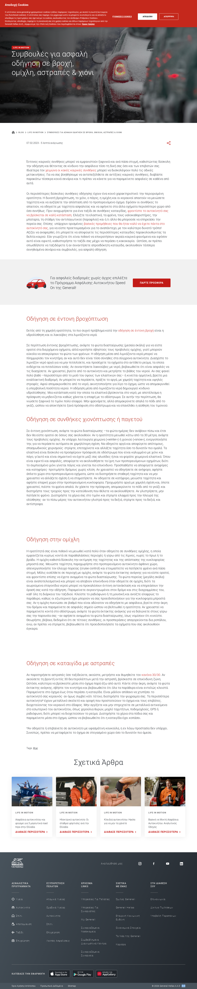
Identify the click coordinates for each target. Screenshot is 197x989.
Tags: (29, 748)
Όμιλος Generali (125, 899)
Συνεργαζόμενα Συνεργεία (90, 953)
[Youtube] (167, 863)
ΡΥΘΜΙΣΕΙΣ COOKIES (122, 16)
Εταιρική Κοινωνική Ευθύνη (128, 917)
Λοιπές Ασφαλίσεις (58, 940)
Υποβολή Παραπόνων (163, 915)
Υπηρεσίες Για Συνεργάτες (89, 909)
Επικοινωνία (158, 899)
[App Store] (59, 974)
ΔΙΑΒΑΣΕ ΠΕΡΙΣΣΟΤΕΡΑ (30, 831)
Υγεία (19, 899)
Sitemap (72, 986)
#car (35, 748)
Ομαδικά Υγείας (55, 907)
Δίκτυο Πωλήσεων (162, 907)
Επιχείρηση (23, 940)
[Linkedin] (181, 863)
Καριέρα (121, 944)
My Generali (88, 919)
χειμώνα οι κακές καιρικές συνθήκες (71, 170)
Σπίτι (19, 915)
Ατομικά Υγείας (55, 899)
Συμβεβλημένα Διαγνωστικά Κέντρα (93, 941)
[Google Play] (83, 974)
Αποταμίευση (24, 924)
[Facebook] (154, 863)
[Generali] (17, 863)
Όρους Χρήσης (88, 24)
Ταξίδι (19, 932)
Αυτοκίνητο (23, 907)
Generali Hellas (125, 907)
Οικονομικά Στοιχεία (128, 927)
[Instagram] (140, 863)
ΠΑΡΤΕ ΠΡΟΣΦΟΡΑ (151, 282)
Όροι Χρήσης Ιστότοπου (23, 986)
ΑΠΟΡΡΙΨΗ (169, 16)
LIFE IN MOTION (24, 812)
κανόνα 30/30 (151, 675)
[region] (98, 13)
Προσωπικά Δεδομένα (51, 986)
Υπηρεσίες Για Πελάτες (95, 899)
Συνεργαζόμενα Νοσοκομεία (90, 929)
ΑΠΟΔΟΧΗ (148, 16)
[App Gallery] (106, 974)
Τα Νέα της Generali (128, 936)
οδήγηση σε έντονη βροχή (136, 330)
